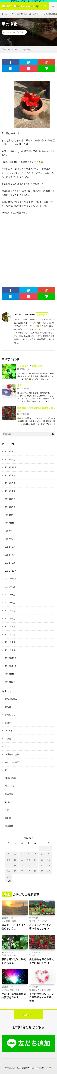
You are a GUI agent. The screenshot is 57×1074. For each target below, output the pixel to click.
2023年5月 (10, 507)
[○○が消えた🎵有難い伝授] (9, 371)
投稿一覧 (41, 314)
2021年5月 (10, 618)
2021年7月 (10, 602)
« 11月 (8, 881)
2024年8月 (10, 459)
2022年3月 (10, 562)
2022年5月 (10, 547)
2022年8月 (10, 531)
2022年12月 (10, 523)
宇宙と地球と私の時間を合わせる (14, 961)
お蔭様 (8, 722)
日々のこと (10, 786)
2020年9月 (10, 682)
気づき (8, 802)
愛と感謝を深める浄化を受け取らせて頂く (41, 961)
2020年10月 (10, 674)
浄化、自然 (36, 955)
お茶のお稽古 (11, 698)
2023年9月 (10, 475)
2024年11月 (10, 451)
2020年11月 (10, 666)
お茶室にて (10, 714)
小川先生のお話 (12, 754)
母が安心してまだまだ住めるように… (14, 926)
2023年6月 (10, 499)
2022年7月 (10, 539)
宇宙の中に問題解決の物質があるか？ (14, 995)
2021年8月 (10, 594)
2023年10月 (10, 467)
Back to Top (28, 1015)
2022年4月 (10, 555)
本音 (19, 385)
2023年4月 (10, 515)
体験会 (8, 738)
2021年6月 (10, 610)
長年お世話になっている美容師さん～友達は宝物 (41, 997)
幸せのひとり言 (12, 762)
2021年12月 (10, 571)
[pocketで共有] (28, 68)
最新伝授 (9, 794)
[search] (53, 434)
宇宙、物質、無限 (11, 990)
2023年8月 (10, 483)
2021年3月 (10, 634)
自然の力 (9, 826)
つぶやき (9, 730)
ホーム (4, 14)
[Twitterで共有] (28, 62)
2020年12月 (10, 658)
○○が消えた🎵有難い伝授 (30, 366)
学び (7, 746)
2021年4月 (10, 626)
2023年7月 (10, 491)
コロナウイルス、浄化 (41, 990)
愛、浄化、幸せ (11, 955)
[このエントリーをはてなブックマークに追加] (10, 68)
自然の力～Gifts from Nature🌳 (36, 1068)
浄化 (21, 32)
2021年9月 (10, 586)
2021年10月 (10, 578)
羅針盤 (8, 818)
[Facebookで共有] (10, 62)
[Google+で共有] (46, 62)
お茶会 (8, 706)
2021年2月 (10, 642)
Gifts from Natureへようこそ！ (25, 14)
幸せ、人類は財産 (39, 921)
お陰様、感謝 (10, 921)
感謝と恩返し (11, 778)
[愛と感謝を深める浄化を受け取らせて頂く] (9, 413)
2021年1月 (10, 650)
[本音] (9, 391)
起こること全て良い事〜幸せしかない (40, 926)
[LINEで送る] (46, 68)
